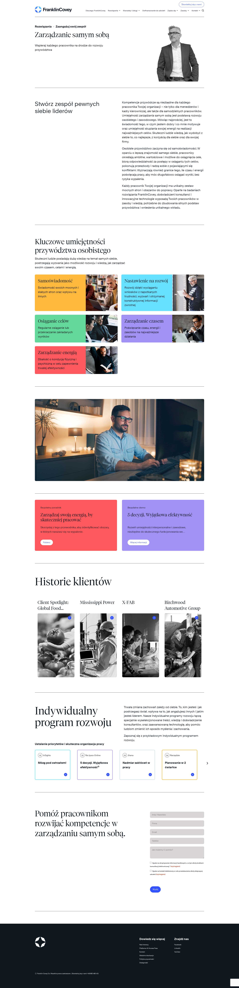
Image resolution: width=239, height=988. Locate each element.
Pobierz (46, 542)
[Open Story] (69, 618)
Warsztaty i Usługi (130, 10)
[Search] (203, 9)
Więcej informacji (138, 542)
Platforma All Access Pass (148, 948)
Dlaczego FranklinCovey (95, 10)
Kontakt (195, 10)
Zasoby (184, 10)
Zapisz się (172, 10)
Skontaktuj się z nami (191, 4)
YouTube (177, 952)
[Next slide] (207, 762)
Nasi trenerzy (144, 945)
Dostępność (143, 963)
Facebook (177, 945)
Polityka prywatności (146, 959)
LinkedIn (177, 948)
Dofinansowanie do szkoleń (153, 10)
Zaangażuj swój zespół (71, 26)
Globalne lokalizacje (146, 955)
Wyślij (155, 889)
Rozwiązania (113, 10)
